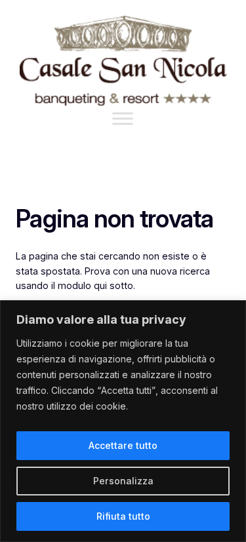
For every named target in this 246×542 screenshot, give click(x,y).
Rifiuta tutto (123, 516)
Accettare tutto (123, 445)
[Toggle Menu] (122, 118)
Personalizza (123, 480)
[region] (123, 421)
